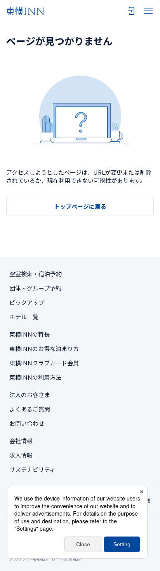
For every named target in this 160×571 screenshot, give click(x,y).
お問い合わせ (26, 423)
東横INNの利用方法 (35, 377)
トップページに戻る (80, 206)
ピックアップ (26, 302)
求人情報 (21, 455)
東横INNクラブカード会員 (44, 363)
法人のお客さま (29, 394)
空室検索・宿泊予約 (35, 274)
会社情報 (21, 441)
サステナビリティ (32, 469)
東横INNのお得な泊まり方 (44, 348)
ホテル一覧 (23, 317)
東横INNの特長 (29, 334)
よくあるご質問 (29, 409)
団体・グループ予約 (35, 288)
